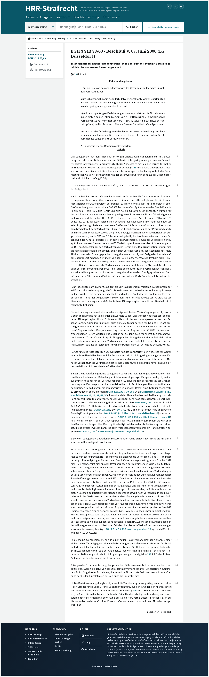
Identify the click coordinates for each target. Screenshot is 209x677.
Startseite (36, 38)
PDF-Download (42, 70)
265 (149, 554)
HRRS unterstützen (37, 638)
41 (101, 395)
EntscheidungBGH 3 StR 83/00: (37, 56)
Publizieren (33, 647)
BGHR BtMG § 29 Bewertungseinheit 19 (120, 431)
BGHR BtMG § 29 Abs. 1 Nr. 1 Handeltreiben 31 (144, 417)
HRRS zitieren (34, 643)
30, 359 (130, 392)
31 (97, 395)
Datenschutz (110, 666)
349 (134, 167)
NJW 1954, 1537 (144, 402)
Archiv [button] (62, 17)
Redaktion (32, 659)
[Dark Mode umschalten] (169, 6)
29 (75, 74)
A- (175, 6)
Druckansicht (40, 64)
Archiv (58, 646)
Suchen (32, 48)
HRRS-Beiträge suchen (62, 640)
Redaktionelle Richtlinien (34, 653)
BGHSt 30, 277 (87, 431)
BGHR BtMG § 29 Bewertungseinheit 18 (128, 529)
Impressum (97, 666)
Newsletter (150, 643)
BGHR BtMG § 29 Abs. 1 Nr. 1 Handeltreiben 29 (131, 413)
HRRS (123, 643)
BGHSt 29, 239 (115, 392)
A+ (181, 6)
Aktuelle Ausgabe (38, 17)
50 (105, 395)
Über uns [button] (110, 17)
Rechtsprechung (86, 17)
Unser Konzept (34, 634)
